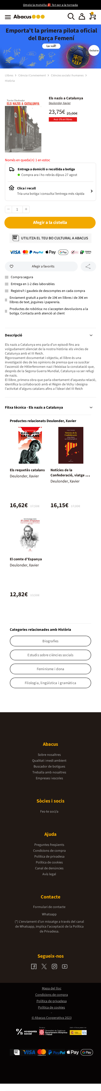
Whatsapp (49, 914)
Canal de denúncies (49, 868)
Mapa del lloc (51, 988)
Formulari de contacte (49, 907)
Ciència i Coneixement (32, 75)
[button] (81, 17)
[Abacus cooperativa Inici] (30, 19)
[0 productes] (92, 18)
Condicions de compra (49, 850)
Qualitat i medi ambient (49, 760)
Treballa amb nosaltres (49, 772)
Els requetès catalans (27, 470)
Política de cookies (49, 862)
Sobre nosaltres (49, 754)
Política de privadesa (49, 856)
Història (10, 81)
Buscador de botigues (49, 766)
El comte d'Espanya (26, 559)
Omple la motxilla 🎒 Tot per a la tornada (50, 5)
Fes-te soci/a (49, 811)
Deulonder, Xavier (60, 103)
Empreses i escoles (49, 778)
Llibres (9, 75)
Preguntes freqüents (49, 844)
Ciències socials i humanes (67, 75)
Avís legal (49, 874)
